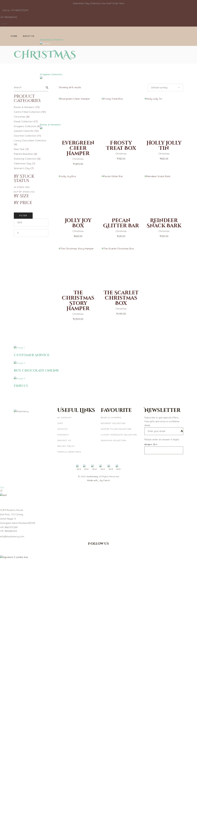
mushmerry (92, 476)
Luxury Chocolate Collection (119, 435)
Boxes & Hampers (111, 417)
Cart (60, 423)
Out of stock (24, 192)
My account (64, 417)
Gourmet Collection (113, 423)
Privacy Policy (66, 446)
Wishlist (62, 429)
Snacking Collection (113, 440)
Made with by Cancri (98, 480)
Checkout (63, 435)
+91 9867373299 (9, 527)
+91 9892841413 (8, 531)
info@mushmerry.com (12, 536)
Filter (23, 215)
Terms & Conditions (69, 452)
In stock (22, 187)
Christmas (77, 231)
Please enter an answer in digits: (162, 439)
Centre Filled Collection (116, 429)
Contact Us (64, 440)
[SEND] (181, 431)
